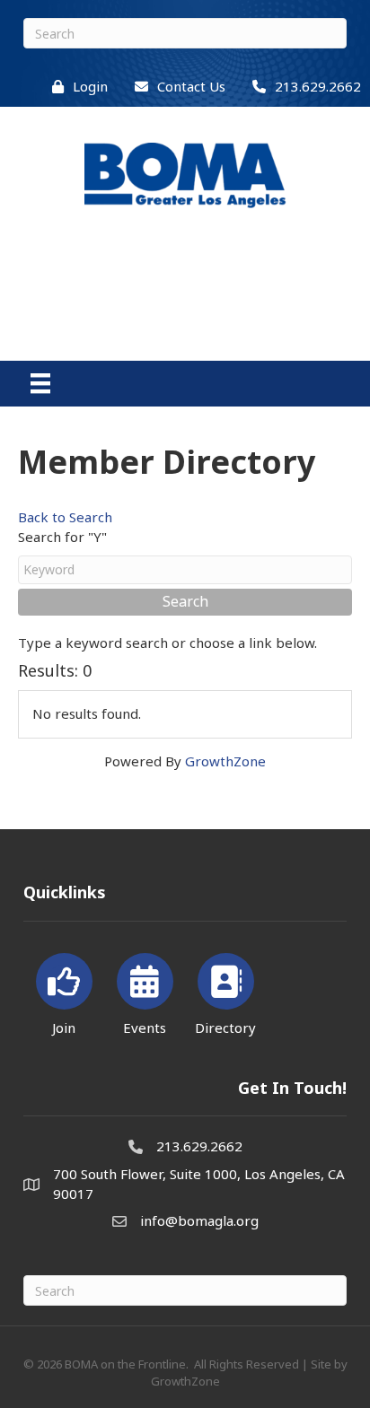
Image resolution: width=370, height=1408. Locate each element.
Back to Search (65, 517)
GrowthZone (225, 761)
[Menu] (40, 383)
